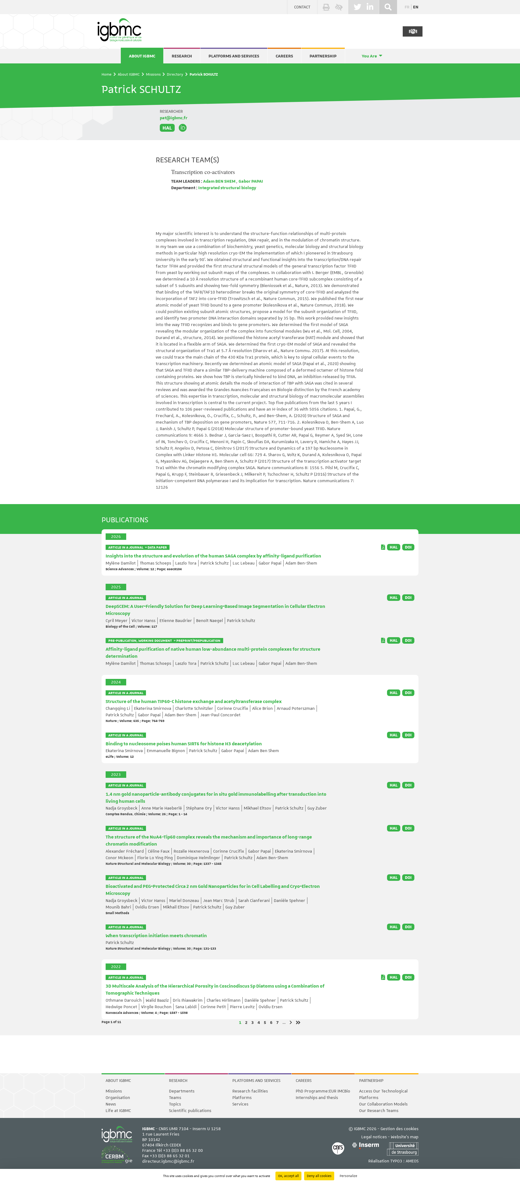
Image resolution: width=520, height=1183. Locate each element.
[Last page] (298, 1022)
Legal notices (374, 1137)
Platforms (242, 1097)
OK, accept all (288, 1176)
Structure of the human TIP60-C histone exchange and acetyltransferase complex (194, 702)
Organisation (118, 1097)
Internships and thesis (317, 1097)
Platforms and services (234, 56)
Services (240, 1104)
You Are (369, 56)
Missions (153, 74)
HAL (167, 127)
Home (107, 74)
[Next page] (291, 1022)
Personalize (348, 1176)
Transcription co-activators (203, 172)
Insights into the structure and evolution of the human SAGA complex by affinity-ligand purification (213, 556)
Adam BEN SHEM (219, 181)
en (415, 7)
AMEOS (412, 1161)
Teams (175, 1097)
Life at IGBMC (118, 1110)
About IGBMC (142, 56)
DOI (408, 547)
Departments (181, 1091)
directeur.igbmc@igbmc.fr (168, 1161)
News (111, 1104)
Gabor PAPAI (251, 181)
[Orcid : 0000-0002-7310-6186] (183, 128)
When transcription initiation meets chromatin (156, 936)
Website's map (404, 1137)
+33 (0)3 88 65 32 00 (183, 1150)
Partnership (323, 56)
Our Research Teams (378, 1110)
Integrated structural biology (226, 188)
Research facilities (250, 1091)
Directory (175, 74)
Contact (302, 7)
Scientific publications (190, 1110)
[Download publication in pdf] (383, 547)
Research (182, 56)
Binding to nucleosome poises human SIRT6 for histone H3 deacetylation (184, 744)
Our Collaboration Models (383, 1104)
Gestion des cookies (399, 1129)
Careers (284, 56)
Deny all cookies (319, 1176)
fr (407, 7)
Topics (175, 1104)
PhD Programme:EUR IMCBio (323, 1091)
